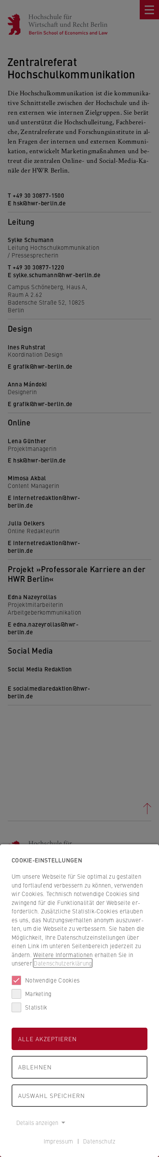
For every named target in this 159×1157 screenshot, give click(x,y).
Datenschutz (99, 1141)
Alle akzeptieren (47, 1039)
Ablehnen (35, 1067)
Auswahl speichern (51, 1095)
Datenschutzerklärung (63, 963)
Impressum (58, 1141)
